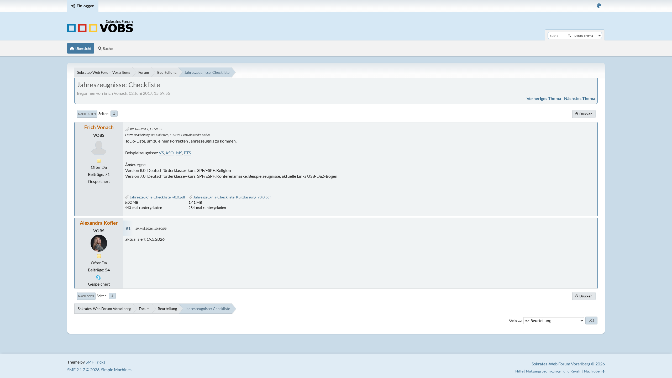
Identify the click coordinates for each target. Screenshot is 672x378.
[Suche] (569, 35)
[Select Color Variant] (599, 6)
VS (161, 152)
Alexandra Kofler (99, 223)
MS (179, 152)
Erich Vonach (99, 127)
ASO (169, 152)
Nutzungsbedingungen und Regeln (553, 371)
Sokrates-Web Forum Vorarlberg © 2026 (568, 363)
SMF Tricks (95, 361)
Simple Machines (116, 369)
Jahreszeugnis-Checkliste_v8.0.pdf (157, 197)
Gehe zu (515, 320)
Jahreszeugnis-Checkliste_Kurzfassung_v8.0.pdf (232, 197)
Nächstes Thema (579, 98)
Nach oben (86, 296)
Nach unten (87, 114)
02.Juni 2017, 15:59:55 (146, 129)
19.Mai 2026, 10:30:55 (151, 228)
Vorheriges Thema (544, 98)
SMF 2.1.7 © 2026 (83, 369)
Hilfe (519, 371)
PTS (187, 152)
